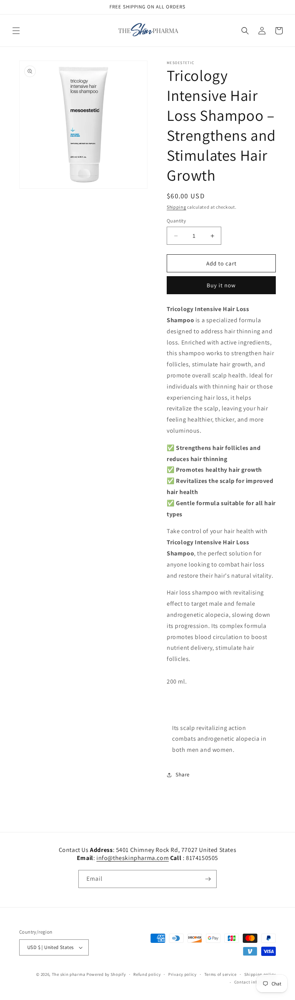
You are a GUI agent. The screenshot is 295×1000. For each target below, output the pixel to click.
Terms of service (220, 974)
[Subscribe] (207, 879)
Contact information (255, 982)
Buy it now (221, 285)
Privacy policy (182, 974)
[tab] (221, 704)
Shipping (176, 207)
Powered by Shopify (106, 974)
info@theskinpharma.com (132, 858)
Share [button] (183, 774)
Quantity (176, 220)
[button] (16, 30)
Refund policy (147, 974)
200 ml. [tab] (177, 681)
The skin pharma (69, 974)
